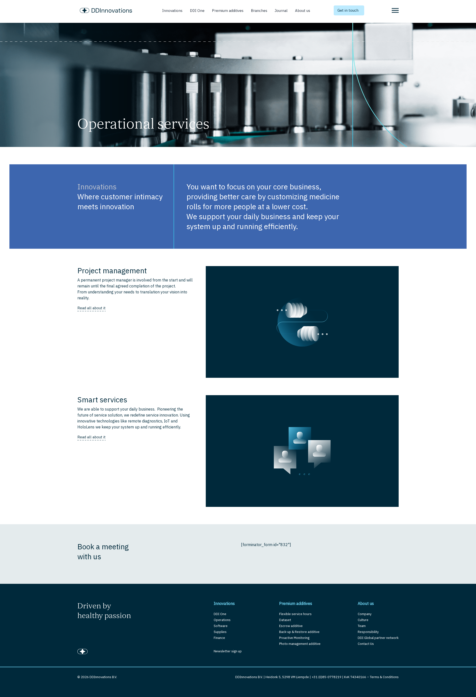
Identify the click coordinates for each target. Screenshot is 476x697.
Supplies (220, 632)
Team (362, 626)
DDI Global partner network (378, 638)
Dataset (285, 620)
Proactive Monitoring (294, 638)
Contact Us (366, 644)
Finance (219, 638)
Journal (281, 10)
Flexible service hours (295, 614)
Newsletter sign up (228, 651)
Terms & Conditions (384, 677)
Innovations (172, 10)
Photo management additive (300, 644)
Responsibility (368, 632)
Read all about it (91, 308)
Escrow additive (291, 626)
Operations (222, 620)
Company (364, 614)
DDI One (197, 10)
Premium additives (227, 10)
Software (221, 626)
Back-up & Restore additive (299, 632)
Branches (259, 10)
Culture (363, 620)
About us (302, 10)
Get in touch (347, 10)
